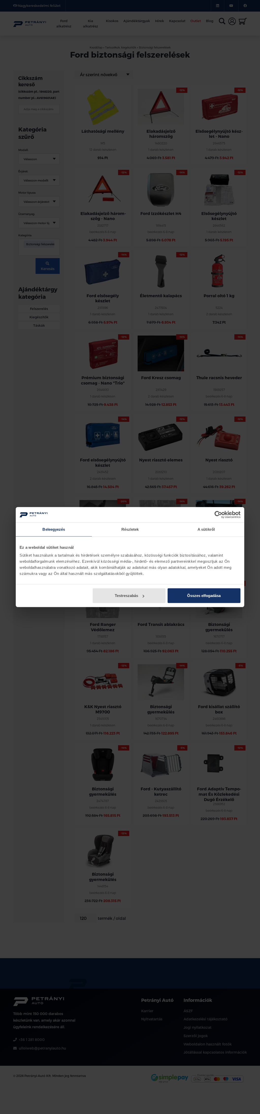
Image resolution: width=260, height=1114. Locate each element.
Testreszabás (126, 595)
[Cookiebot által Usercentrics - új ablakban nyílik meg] (218, 514)
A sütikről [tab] (206, 529)
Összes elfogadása (204, 595)
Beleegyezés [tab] (53, 529)
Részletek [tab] (130, 529)
